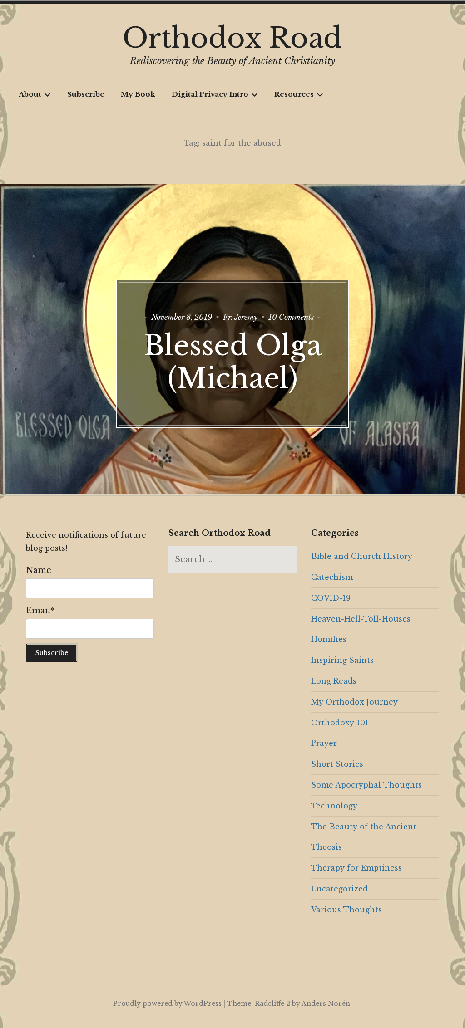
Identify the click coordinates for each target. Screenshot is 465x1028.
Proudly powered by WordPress (167, 1003)
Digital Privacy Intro (210, 94)
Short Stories (337, 764)
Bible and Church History (361, 556)
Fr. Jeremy (240, 317)
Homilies (328, 639)
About (30, 94)
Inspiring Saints (342, 660)
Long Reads (333, 680)
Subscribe (85, 94)
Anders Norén (326, 1003)
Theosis (326, 847)
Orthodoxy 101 (340, 722)
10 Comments (291, 317)
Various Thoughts (346, 909)
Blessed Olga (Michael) (233, 362)
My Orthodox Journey (354, 701)
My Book (138, 94)
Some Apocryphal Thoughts (366, 784)
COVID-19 (331, 597)
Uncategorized (339, 888)
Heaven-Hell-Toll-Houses (361, 618)
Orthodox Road (232, 38)
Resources (294, 94)
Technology (334, 805)
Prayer (324, 743)
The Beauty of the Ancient (363, 826)
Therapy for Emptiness (356, 867)
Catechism (332, 577)
